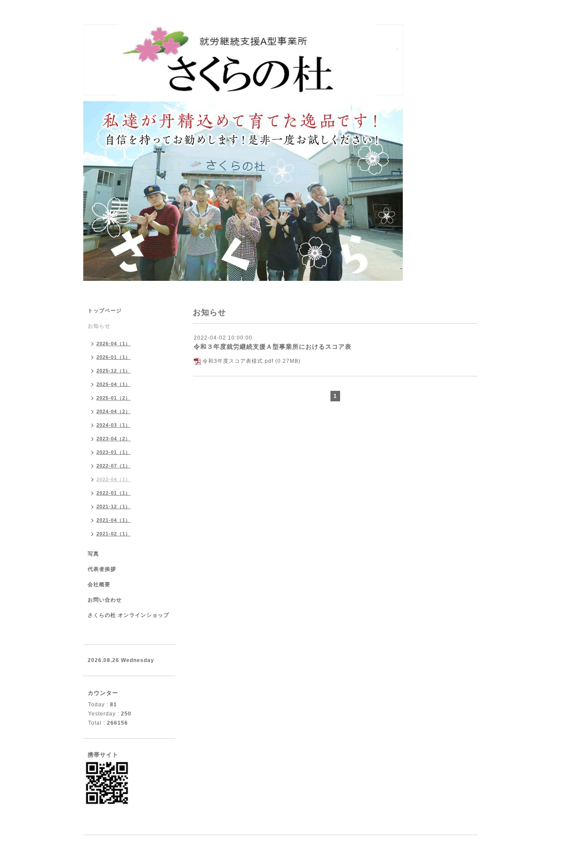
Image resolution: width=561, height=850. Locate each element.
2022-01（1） (113, 493)
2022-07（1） (113, 465)
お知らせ (99, 326)
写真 (93, 554)
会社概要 (99, 584)
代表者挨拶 (102, 569)
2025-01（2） (113, 397)
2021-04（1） (113, 520)
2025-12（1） (113, 370)
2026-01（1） (113, 357)
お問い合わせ (105, 600)
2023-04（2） (113, 438)
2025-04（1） (113, 384)
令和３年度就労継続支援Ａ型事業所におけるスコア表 (273, 346)
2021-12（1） (113, 506)
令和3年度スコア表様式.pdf (237, 361)
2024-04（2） (113, 411)
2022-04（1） (113, 479)
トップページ (105, 311)
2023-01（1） (113, 452)
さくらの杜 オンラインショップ (128, 615)
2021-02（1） (113, 533)
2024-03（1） (113, 425)
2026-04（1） (113, 343)
